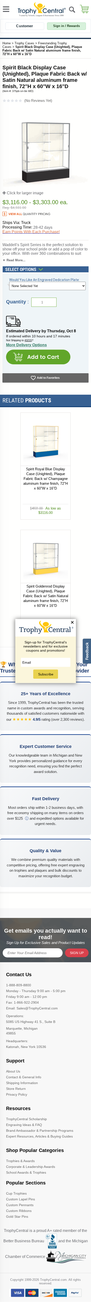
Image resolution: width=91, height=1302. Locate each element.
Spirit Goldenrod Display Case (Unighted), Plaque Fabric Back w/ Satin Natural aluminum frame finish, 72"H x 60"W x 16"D (45, 596)
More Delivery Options (26, 345)
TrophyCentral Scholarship (26, 1119)
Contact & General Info (23, 1077)
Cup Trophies (16, 1193)
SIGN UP (77, 953)
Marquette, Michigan (22, 1028)
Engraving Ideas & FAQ (24, 1125)
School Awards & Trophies (26, 1172)
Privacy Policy (16, 1094)
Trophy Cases (24, 43)
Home (6, 43)
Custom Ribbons (19, 1211)
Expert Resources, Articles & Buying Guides (39, 1136)
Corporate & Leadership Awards (30, 1167)
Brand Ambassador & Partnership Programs (39, 1130)
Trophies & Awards (20, 1161)
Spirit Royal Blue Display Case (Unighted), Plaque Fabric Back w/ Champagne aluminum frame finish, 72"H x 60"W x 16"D (45, 478)
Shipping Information (22, 1083)
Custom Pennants (19, 1205)
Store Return (16, 1089)
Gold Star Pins (17, 1216)
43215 (28, 340)
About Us (13, 1071)
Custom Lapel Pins (20, 1199)
